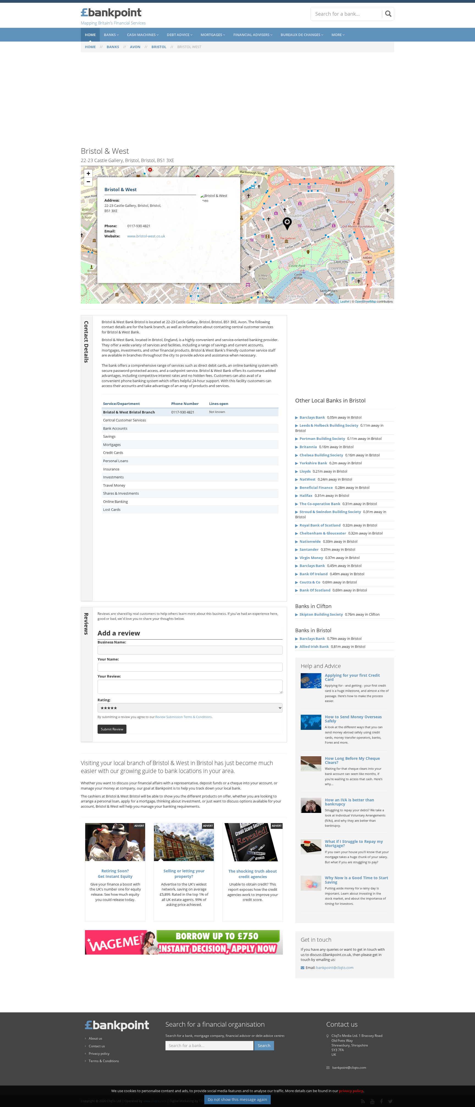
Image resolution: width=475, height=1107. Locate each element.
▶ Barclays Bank (310, 417)
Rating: (104, 699)
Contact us (97, 1046)
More (337, 34)
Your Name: (108, 659)
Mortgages (212, 34)
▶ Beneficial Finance (314, 487)
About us (95, 1038)
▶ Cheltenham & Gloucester (320, 533)
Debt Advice (178, 34)
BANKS (113, 46)
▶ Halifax (304, 495)
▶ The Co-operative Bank (317, 503)
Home (90, 34)
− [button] (88, 181)
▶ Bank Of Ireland (311, 573)
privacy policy (351, 1090)
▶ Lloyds (303, 471)
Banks (110, 34)
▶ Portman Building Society (320, 438)
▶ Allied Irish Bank (312, 646)
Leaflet (344, 301)
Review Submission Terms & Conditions (183, 717)
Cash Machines (141, 34)
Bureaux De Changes (301, 34)
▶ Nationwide (308, 541)
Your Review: (109, 676)
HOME (90, 46)
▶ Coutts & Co (307, 582)
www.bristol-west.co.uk (146, 236)
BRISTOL (158, 46)
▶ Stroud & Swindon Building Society (328, 511)
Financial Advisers (251, 34)
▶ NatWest (305, 479)
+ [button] (88, 173)
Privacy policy (99, 1053)
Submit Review (112, 729)
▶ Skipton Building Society (319, 614)
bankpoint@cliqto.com (335, 967)
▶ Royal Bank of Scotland (318, 525)
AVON (135, 46)
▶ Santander (307, 549)
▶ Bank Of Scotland (312, 590)
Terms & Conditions (104, 1061)
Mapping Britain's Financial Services (113, 23)
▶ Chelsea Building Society (319, 455)
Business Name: (112, 642)
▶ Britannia (306, 446)
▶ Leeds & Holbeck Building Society (326, 425)
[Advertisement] (237, 102)
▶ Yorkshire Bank (311, 463)
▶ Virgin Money (309, 557)
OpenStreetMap (365, 301)
